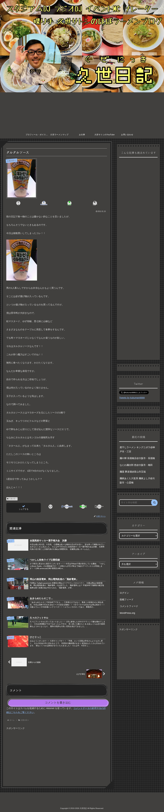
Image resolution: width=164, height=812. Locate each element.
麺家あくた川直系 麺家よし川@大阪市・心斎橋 (137, 480)
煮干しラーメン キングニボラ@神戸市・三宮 (137, 449)
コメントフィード (129, 606)
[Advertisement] (82, 111)
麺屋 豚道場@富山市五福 (133, 471)
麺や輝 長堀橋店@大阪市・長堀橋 (137, 458)
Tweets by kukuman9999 (132, 397)
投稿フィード (127, 599)
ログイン (124, 593)
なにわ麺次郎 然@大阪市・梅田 (136, 465)
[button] (95, 203)
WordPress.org (127, 613)
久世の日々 (13, 499)
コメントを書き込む (58, 702)
